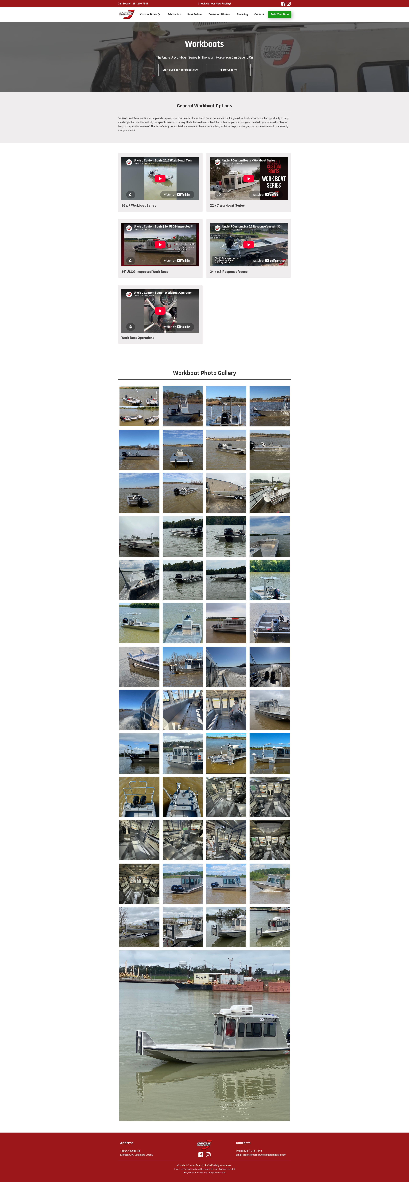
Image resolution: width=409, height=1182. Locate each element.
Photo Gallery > (229, 69)
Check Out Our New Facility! (214, 3)
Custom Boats (148, 14)
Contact (259, 14)
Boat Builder (194, 14)
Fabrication (174, 14)
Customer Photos (219, 14)
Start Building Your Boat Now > (180, 69)
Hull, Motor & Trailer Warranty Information (204, 1172)
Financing (242, 14)
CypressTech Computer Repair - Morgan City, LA (211, 1169)
